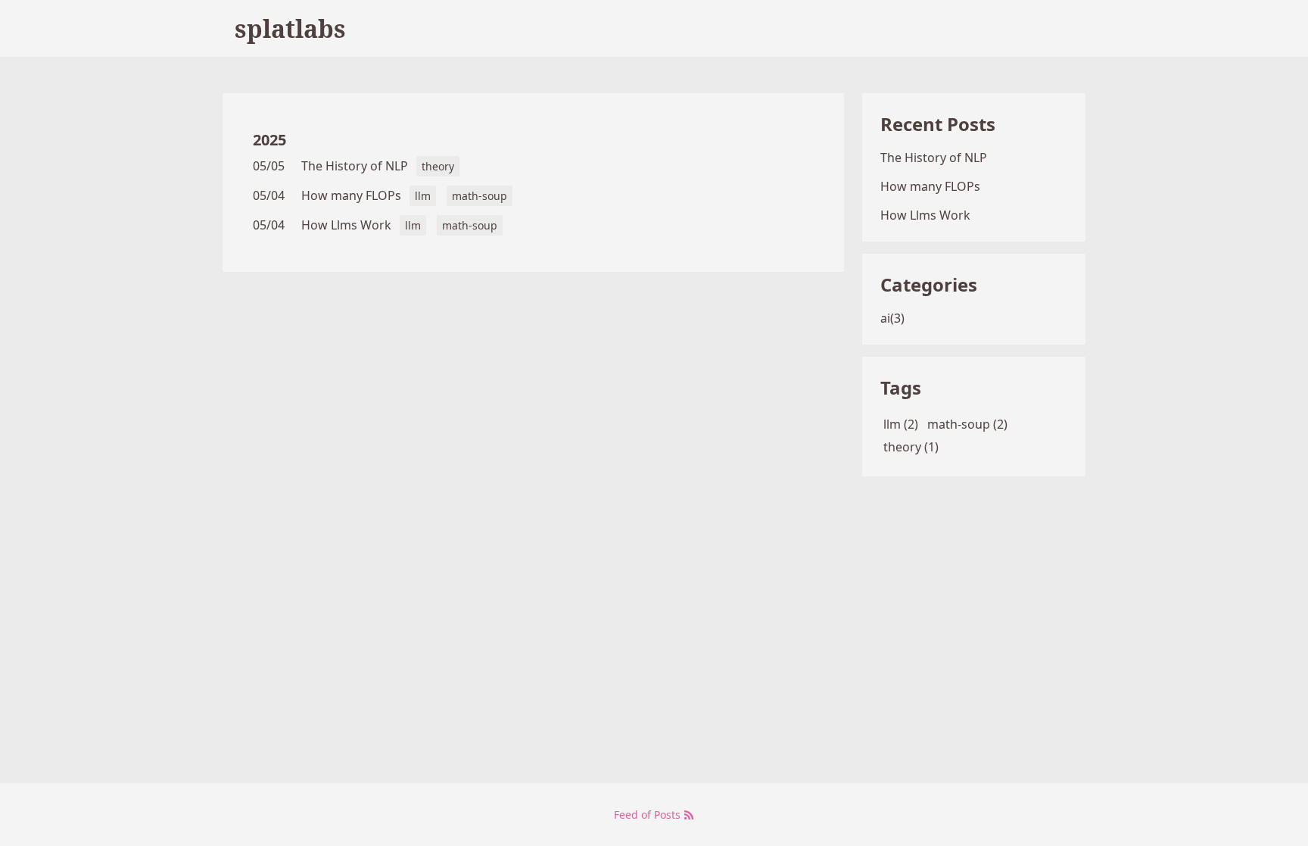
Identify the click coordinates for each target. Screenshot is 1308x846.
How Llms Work (346, 225)
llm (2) (900, 424)
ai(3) (892, 318)
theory (438, 166)
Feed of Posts (649, 814)
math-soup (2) (967, 424)
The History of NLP (354, 166)
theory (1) (911, 447)
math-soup (479, 196)
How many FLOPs (351, 195)
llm (423, 196)
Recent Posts (937, 123)
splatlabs (290, 28)
